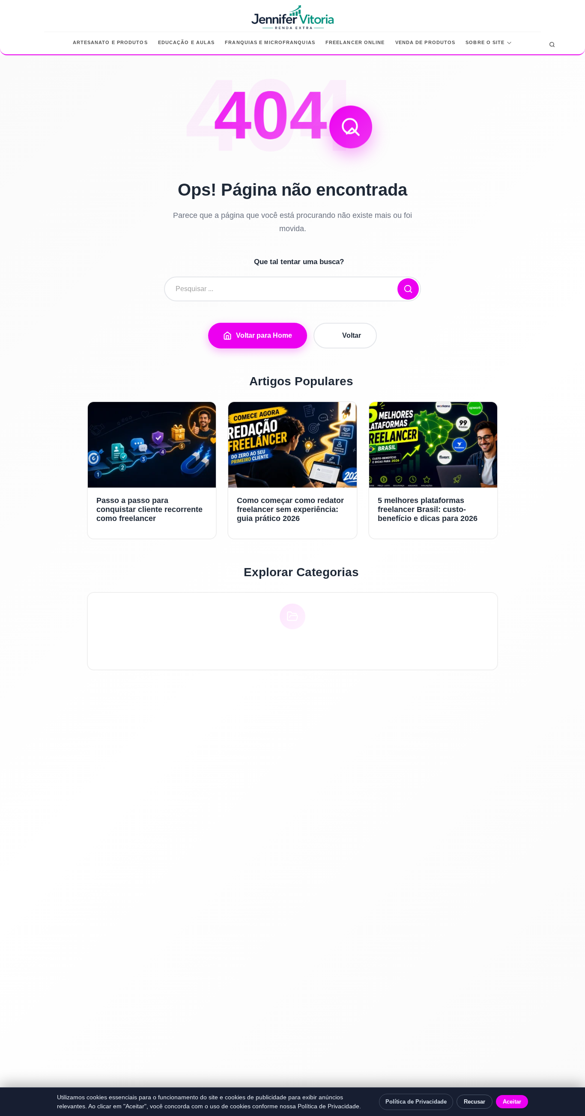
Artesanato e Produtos (110, 42)
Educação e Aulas (186, 42)
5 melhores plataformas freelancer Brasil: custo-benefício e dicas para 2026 (428, 509)
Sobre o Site (485, 42)
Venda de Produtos (425, 42)
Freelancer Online (355, 42)
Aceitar (512, 1101)
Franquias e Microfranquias (270, 42)
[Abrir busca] (552, 44)
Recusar (474, 1101)
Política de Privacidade (416, 1101)
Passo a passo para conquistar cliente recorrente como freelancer (149, 509)
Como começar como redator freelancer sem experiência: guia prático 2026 (290, 509)
